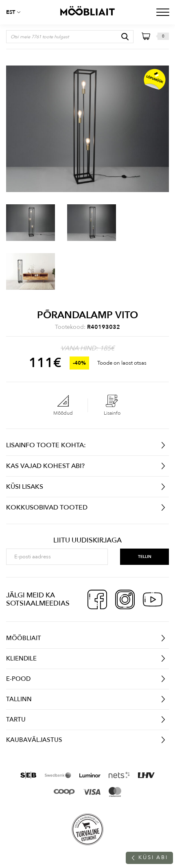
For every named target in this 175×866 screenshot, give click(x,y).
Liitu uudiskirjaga (87, 540)
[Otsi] (125, 37)
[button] (16, 12)
